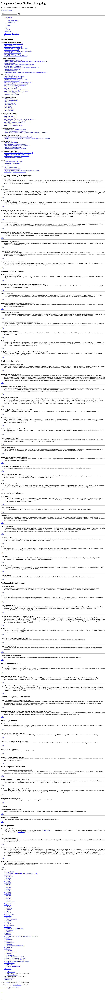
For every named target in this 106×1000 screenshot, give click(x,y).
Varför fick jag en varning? (11, 88)
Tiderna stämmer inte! (9, 63)
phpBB (7, 982)
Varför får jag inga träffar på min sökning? (15, 144)
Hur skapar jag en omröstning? (12, 81)
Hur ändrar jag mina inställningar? (13, 60)
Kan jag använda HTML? (11, 100)
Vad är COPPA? (8, 45)
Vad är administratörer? (10, 115)
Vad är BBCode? (8, 98)
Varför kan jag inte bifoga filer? (12, 87)
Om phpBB (21, 832)
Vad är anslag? (8, 106)
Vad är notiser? (8, 107)
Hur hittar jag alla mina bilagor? (12, 163)
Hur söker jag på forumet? (11, 142)
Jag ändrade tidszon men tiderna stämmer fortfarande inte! (19, 64)
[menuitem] (12, 20)
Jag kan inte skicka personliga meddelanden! (15, 129)
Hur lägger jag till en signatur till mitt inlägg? (15, 79)
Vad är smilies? (8, 101)
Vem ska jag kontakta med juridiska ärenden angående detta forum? (21, 170)
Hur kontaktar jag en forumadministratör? (15, 172)
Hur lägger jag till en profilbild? (12, 69)
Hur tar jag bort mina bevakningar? (13, 157)
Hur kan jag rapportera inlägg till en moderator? (16, 90)
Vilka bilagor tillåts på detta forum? (13, 161)
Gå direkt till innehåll (6, 10)
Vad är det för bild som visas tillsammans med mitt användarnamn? (21, 67)
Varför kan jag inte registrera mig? (13, 47)
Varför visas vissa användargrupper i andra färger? (17, 122)
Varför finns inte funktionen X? (12, 169)
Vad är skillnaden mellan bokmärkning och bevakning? (18, 153)
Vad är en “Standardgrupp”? (11, 123)
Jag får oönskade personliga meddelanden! (15, 131)
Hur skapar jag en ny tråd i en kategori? (14, 76)
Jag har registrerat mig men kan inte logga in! (15, 48)
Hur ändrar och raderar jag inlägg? (13, 78)
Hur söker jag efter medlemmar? (12, 147)
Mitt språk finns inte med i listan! (12, 66)
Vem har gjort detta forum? (11, 167)
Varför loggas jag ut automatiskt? (12, 54)
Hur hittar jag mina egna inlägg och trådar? (15, 148)
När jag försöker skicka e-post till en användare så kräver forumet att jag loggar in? (25, 72)
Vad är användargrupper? (10, 118)
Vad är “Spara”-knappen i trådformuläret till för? (16, 91)
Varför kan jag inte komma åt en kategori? (15, 85)
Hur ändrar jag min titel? (10, 70)
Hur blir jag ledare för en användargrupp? (15, 120)
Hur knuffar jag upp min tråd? (12, 94)
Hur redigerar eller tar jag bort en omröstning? (16, 84)
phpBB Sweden (17, 985)
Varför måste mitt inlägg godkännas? (13, 92)
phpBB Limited (46, 830)
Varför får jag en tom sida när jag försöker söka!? (16, 145)
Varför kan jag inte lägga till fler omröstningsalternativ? (18, 82)
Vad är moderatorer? (9, 116)
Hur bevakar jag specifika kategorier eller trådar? (16, 154)
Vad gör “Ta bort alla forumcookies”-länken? (15, 56)
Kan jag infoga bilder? (10, 103)
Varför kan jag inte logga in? (11, 50)
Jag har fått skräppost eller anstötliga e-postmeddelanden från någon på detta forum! (26, 132)
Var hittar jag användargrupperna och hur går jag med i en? (19, 119)
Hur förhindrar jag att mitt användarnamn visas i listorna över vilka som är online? (25, 61)
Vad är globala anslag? (10, 104)
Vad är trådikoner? (9, 110)
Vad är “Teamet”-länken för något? (13, 125)
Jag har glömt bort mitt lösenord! (12, 53)
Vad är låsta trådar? (9, 109)
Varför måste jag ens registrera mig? (13, 44)
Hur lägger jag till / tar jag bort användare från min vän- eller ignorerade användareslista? (27, 138)
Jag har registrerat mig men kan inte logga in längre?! (18, 51)
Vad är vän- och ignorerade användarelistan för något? (18, 137)
